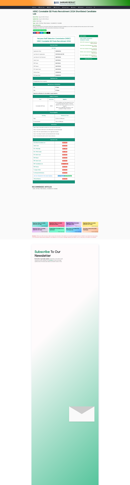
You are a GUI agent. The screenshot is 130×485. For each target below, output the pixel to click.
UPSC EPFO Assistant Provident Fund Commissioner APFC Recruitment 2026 (96, 43)
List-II (66, 163)
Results (49, 7)
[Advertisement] (62, 205)
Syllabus (74, 7)
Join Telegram (61, 175)
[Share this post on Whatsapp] (45, 33)
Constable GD (54, 23)
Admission (81, 7)
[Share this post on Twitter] (48, 33)
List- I (62, 163)
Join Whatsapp (68, 175)
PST (63, 148)
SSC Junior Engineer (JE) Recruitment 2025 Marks (90, 55)
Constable (59, 23)
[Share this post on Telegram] (41, 33)
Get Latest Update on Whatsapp (40, 30)
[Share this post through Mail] (38, 33)
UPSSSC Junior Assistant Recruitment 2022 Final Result (91, 52)
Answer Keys (66, 7)
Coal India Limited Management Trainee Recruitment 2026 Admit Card (95, 46)
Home (34, 7)
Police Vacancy (47, 23)
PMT (66, 148)
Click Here (64, 142)
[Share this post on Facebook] (34, 33)
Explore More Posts (88, 58)
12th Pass (41, 23)
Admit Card (57, 7)
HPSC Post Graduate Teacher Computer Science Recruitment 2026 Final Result (96, 49)
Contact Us (89, 7)
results (37, 23)
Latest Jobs (41, 7)
